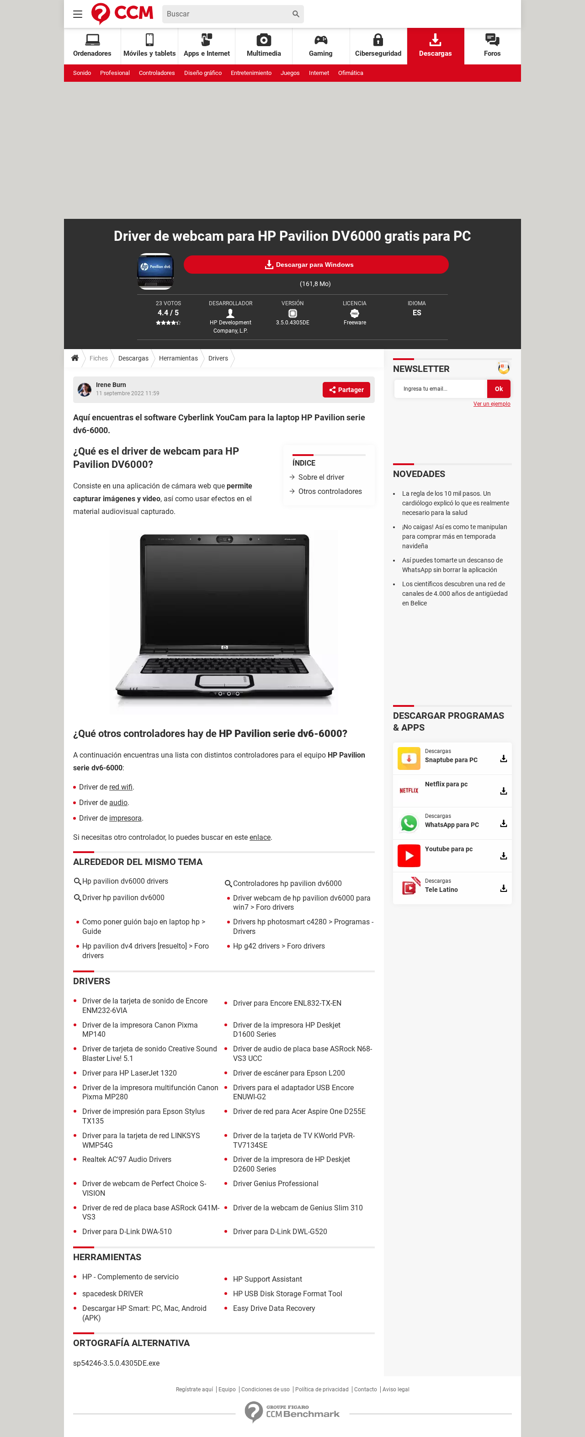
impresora (125, 818)
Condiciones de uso (265, 1389)
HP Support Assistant (267, 1279)
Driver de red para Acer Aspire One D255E (299, 1111)
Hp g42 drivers (256, 946)
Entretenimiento (251, 72)
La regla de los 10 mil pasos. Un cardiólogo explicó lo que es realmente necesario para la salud (455, 503)
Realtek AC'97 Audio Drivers (126, 1159)
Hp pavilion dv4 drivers (119, 946)
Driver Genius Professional (276, 1183)
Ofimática (350, 72)
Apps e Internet (207, 53)
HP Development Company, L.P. (230, 326)
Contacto (365, 1389)
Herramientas (178, 358)
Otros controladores (330, 491)
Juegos (290, 72)
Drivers (218, 358)
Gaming (321, 53)
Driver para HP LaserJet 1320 (129, 1073)
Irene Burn (111, 384)
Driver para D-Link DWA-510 (127, 1231)
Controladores (157, 72)
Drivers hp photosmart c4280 (280, 921)
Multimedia (264, 53)
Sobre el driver (321, 477)
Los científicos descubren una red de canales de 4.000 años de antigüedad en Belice (455, 593)
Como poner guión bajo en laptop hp (141, 921)
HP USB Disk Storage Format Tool (287, 1293)
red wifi (121, 787)
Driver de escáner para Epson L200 (289, 1073)
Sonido (82, 72)
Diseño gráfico (203, 72)
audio (118, 802)
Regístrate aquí (194, 1389)
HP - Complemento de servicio (130, 1277)
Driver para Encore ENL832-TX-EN (287, 1003)
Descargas (435, 53)
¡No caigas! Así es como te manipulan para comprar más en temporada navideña (454, 536)
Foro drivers (275, 907)
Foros (492, 53)
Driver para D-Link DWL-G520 (280, 1231)
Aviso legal (396, 1389)
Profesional (115, 72)
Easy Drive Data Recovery (274, 1308)
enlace (260, 837)
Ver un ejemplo (492, 404)
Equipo (227, 1389)
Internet (319, 72)
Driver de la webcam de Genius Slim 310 (298, 1208)
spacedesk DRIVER (112, 1293)
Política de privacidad (322, 1389)
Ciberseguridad (378, 53)
